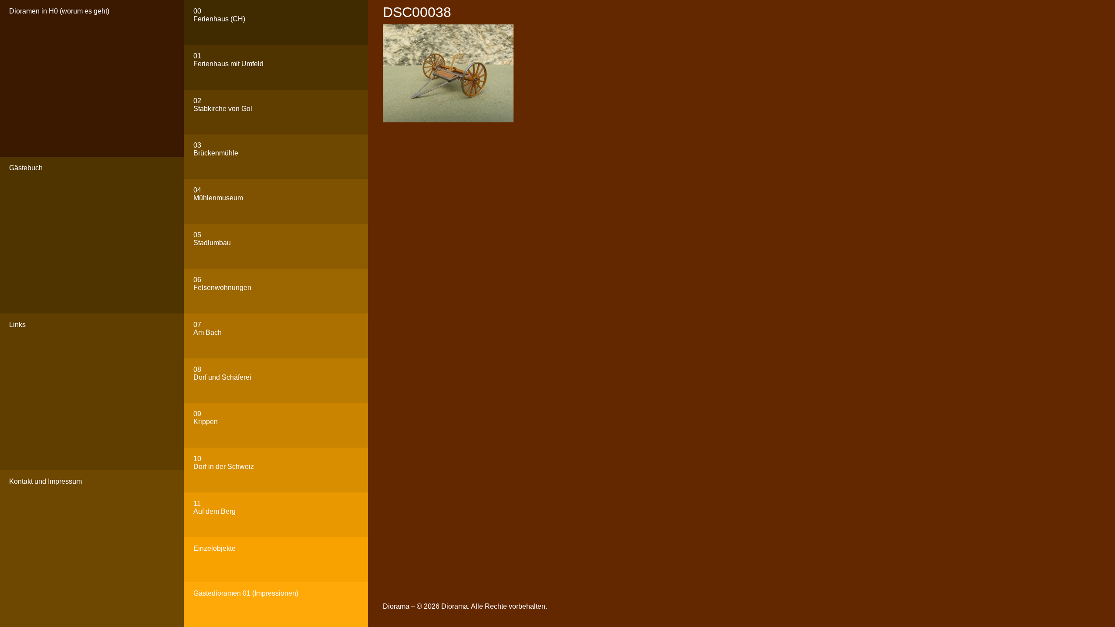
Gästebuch (26, 168)
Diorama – (400, 606)
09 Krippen (205, 417)
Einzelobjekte (214, 548)
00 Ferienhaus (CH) (219, 15)
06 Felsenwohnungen (222, 283)
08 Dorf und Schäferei (222, 373)
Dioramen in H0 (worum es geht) (59, 11)
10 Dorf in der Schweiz (223, 462)
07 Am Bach (207, 328)
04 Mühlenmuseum (218, 194)
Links (17, 324)
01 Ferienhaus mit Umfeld (228, 59)
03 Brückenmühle (215, 149)
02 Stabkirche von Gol (222, 104)
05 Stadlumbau (212, 238)
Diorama (454, 606)
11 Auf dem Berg (214, 507)
